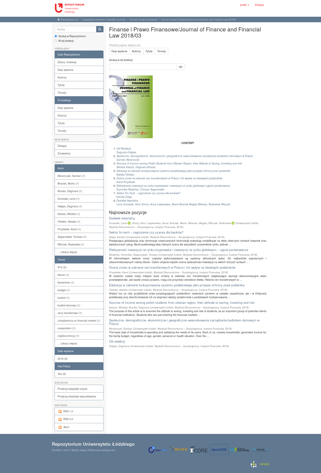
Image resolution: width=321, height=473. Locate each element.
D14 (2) (62, 267)
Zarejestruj (64, 153)
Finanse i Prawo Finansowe (143, 19)
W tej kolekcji (66, 41)
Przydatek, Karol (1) (69, 229)
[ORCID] (129, 223)
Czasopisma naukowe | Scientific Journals (104, 19)
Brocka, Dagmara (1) (70, 191)
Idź (180, 67)
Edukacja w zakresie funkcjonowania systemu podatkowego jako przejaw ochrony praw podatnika (176, 285)
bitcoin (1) (63, 275)
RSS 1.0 (68, 411)
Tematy (62, 92)
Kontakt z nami (60, 450)
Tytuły (61, 85)
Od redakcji (117, 341)
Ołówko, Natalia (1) (69, 221)
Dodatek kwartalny (122, 218)
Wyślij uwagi (79, 450)
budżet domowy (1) (69, 305)
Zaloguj (62, 146)
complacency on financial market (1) (79, 320)
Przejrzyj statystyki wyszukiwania (77, 396)
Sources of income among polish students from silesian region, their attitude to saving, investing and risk (181, 302)
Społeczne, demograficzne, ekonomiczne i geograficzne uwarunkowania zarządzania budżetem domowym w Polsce (184, 322)
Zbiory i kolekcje (67, 62)
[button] (244, 4)
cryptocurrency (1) (68, 336)
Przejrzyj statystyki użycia (72, 389)
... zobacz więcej (67, 252)
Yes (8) (62, 374)
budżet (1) (64, 297)
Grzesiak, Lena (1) (69, 198)
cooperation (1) (67, 328)
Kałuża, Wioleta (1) (69, 214)
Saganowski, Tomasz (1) (72, 237)
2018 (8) (63, 358)
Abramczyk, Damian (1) (71, 176)
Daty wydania (65, 70)
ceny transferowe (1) (70, 313)
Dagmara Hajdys (126, 150)
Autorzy (62, 77)
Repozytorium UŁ (70, 19)
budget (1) (64, 290)
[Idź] (99, 29)
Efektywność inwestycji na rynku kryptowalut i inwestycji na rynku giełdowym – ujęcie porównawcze (178, 249)
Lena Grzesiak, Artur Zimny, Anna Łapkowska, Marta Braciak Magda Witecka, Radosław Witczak (173, 202)
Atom (66, 427)
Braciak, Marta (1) (68, 183)
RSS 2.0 (68, 419)
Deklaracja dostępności (101, 450)
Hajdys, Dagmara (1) (70, 206)
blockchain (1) (66, 282)
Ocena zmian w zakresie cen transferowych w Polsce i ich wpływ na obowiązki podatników (172, 267)
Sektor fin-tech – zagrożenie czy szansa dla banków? (146, 232)
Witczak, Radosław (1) (71, 244)
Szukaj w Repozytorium (72, 36)
